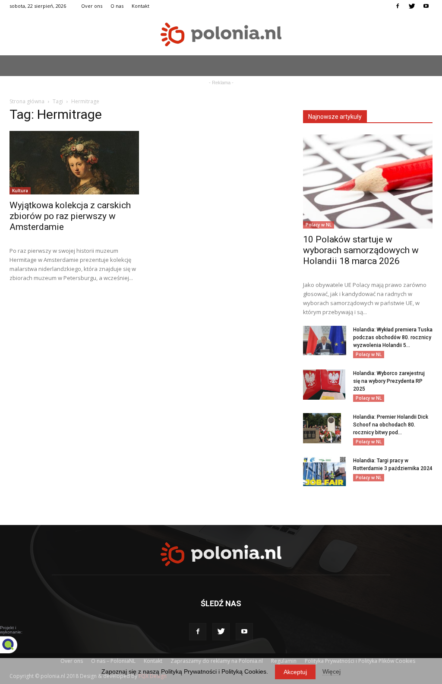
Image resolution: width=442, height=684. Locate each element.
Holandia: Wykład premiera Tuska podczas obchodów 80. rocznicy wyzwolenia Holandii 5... (393, 337)
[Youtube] (426, 6)
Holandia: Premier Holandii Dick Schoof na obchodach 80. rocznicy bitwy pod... (390, 425)
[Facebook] (397, 6)
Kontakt (140, 6)
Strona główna (26, 101)
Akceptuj (295, 671)
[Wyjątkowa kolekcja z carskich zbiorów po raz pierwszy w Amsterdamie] (74, 162)
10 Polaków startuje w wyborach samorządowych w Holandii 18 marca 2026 (361, 250)
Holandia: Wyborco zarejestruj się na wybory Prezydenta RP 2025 (389, 381)
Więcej (331, 671)
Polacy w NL (319, 225)
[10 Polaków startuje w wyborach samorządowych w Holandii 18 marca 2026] (368, 181)
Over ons (91, 6)
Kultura (20, 191)
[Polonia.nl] (221, 34)
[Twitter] (411, 6)
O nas (116, 6)
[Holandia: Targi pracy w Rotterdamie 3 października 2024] (324, 472)
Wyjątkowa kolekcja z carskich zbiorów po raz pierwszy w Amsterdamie (70, 216)
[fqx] (15, 644)
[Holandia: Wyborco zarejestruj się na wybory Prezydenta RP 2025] (324, 384)
